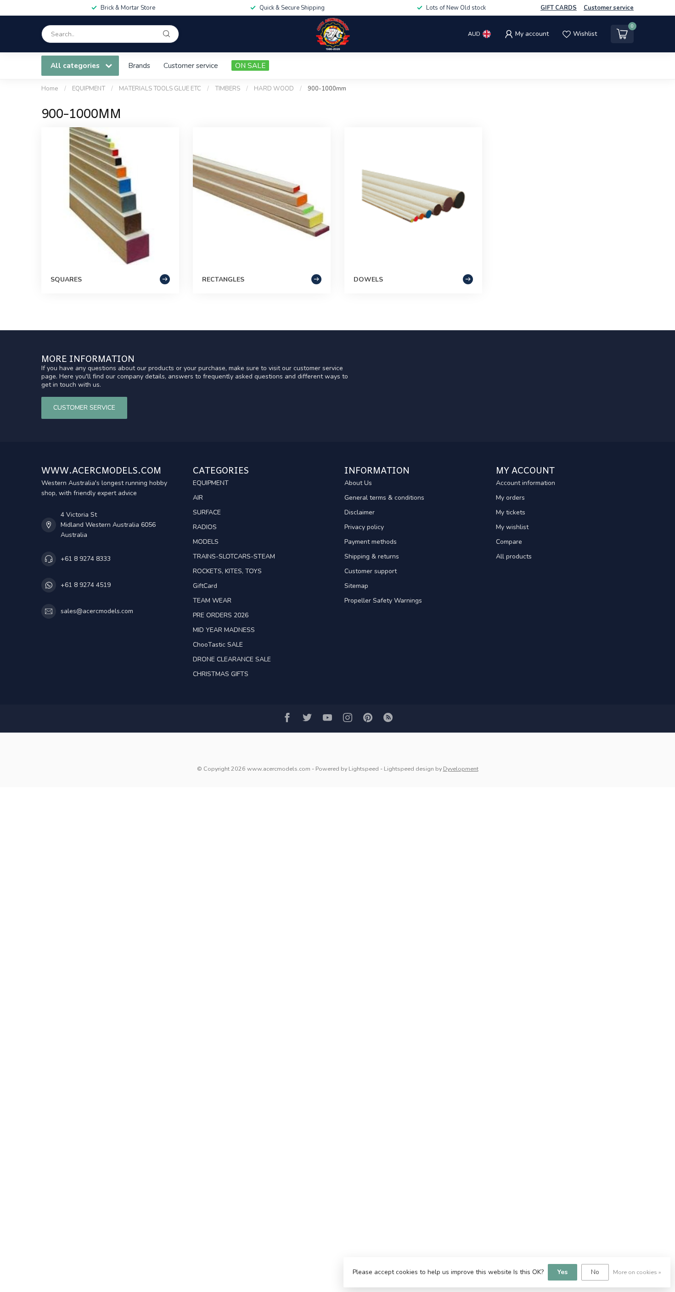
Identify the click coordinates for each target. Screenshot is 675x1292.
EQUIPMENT (88, 89)
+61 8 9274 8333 (86, 558)
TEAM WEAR (212, 600)
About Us (358, 483)
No (595, 1272)
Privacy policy (364, 527)
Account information (525, 483)
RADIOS (205, 527)
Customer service (609, 8)
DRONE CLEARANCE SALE (232, 659)
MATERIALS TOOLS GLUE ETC (160, 89)
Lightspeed (364, 769)
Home (49, 89)
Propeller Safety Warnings (383, 600)
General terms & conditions (384, 497)
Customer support (370, 571)
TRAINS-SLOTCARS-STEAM (234, 556)
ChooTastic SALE (218, 644)
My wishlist (512, 527)
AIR (198, 497)
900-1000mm (327, 89)
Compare (509, 541)
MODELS (206, 541)
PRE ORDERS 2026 (220, 615)
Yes (562, 1272)
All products (514, 556)
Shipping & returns (371, 556)
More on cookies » (637, 1272)
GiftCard (205, 585)
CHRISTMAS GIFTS (220, 674)
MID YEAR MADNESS (224, 630)
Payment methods (370, 541)
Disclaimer (359, 512)
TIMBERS (227, 89)
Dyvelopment (460, 769)
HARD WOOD (274, 89)
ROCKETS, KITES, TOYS (227, 571)
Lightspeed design (409, 769)
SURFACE (207, 512)
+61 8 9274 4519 (86, 585)
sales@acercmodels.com (97, 611)
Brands (139, 65)
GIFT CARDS (558, 8)
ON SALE (250, 65)
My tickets (510, 512)
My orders (510, 497)
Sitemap (356, 585)
